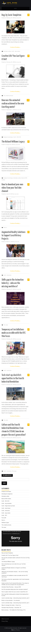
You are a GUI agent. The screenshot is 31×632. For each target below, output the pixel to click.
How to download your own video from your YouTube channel (12, 187)
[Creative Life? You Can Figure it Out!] (15, 71)
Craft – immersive (6, 510)
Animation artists (7, 51)
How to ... (5, 227)
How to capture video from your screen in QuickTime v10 (14, 591)
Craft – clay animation (7, 503)
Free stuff (4, 517)
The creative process (8, 95)
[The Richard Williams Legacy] (15, 153)
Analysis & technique (8, 137)
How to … (4, 520)
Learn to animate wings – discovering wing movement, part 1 (15, 602)
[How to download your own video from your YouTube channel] (15, 203)
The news (5, 324)
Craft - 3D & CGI (17, 137)
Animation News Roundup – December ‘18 (11, 607)
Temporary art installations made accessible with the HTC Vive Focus (14, 333)
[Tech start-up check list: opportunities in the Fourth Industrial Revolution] (15, 393)
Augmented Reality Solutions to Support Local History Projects (13, 235)
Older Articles (8, 475)
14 (28, 100)
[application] (15, 538)
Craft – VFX (4, 515)
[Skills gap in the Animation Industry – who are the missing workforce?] (15, 298)
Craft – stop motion (6, 513)
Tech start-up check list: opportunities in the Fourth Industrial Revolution (13, 378)
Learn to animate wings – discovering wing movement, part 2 (15, 598)
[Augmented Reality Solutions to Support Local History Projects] (15, 250)
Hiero (12, 629)
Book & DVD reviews (6, 498)
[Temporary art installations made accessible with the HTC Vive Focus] (15, 348)
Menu (15, 8)
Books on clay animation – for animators (11, 600)
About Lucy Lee (5, 618)
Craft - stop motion (16, 51)
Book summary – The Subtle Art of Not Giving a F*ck (13, 609)
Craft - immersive (7, 275)
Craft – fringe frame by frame (8, 505)
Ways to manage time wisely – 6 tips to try (11, 605)
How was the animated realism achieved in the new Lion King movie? (13, 103)
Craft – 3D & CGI (5, 501)
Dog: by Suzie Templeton (11, 15)
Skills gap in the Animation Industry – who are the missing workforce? (13, 283)
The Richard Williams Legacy (13, 141)
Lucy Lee (19, 17)
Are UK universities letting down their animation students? (15, 589)
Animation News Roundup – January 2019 (11, 587)
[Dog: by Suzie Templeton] (15, 27)
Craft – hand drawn (6, 508)
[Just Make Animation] (15, 3)
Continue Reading (15, 47)
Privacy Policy (5, 621)
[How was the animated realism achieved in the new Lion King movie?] (15, 119)
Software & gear (5, 522)
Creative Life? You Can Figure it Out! (10, 555)
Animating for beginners (7, 493)
